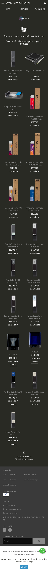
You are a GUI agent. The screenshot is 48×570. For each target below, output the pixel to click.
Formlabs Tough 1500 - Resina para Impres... (34, 281)
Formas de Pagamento (10, 480)
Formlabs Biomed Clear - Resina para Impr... (35, 317)
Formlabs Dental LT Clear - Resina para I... (13, 433)
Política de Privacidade (10, 475)
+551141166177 (11, 505)
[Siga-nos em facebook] (10, 530)
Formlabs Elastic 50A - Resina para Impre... (34, 393)
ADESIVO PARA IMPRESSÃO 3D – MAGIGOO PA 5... (34, 163)
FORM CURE (35, 352)
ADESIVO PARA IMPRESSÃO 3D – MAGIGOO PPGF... (13, 163)
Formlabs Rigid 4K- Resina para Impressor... (34, 245)
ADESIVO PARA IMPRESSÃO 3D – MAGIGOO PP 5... (13, 209)
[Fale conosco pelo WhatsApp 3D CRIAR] (42, 551)
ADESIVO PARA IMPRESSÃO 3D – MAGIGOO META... (34, 209)
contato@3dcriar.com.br (13, 509)
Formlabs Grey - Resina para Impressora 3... (13, 72)
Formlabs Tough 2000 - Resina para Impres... (13, 281)
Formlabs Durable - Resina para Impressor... (13, 245)
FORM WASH (13, 355)
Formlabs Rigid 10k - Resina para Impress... (13, 317)
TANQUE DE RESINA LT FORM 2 (34, 72)
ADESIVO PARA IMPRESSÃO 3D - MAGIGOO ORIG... (34, 117)
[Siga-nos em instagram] (4, 530)
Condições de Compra (31, 480)
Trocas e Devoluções (9, 485)
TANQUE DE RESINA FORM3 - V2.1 (13, 107)
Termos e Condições (30, 475)
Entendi (24, 567)
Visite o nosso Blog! (12, 513)
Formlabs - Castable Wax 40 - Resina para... (13, 393)
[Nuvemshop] (24, 549)
